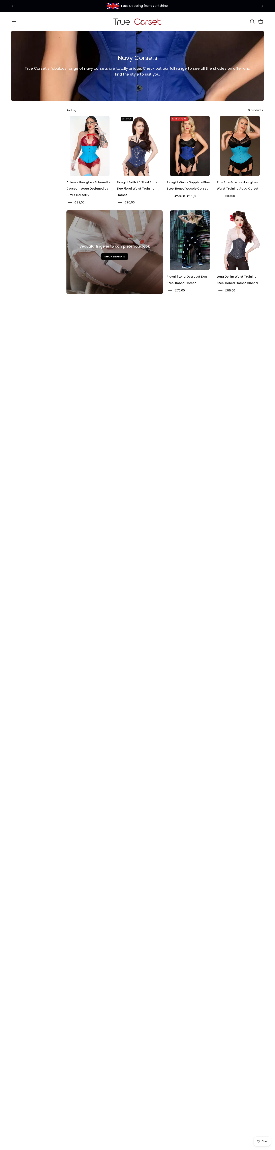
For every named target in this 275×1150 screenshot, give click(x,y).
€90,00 (129, 202)
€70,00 (180, 290)
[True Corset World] (137, 21)
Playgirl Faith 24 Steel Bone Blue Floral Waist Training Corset (137, 188)
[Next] (262, 6)
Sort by (71, 110)
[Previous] (13, 6)
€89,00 (79, 202)
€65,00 (230, 290)
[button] (252, 21)
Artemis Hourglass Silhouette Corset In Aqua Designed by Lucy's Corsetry (88, 188)
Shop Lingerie (114, 256)
